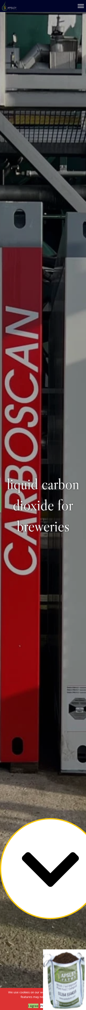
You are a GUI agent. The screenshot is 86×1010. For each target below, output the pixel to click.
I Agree (33, 1006)
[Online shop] (64, 979)
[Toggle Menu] (81, 6)
